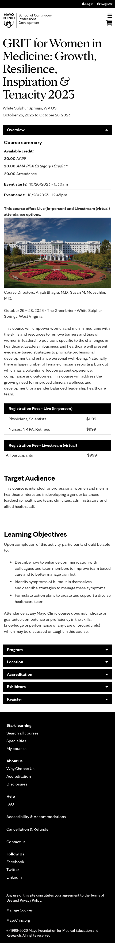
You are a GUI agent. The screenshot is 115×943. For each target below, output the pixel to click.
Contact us (15, 841)
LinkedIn (14, 877)
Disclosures (16, 784)
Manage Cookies (19, 910)
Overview (16, 129)
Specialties (16, 740)
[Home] (33, 20)
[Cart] (109, 25)
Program (15, 649)
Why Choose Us (20, 768)
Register (106, 4)
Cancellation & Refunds (27, 829)
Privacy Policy (30, 900)
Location (15, 661)
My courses (16, 748)
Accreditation (19, 674)
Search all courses (22, 733)
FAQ (10, 804)
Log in (89, 4)
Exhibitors (16, 686)
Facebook (15, 861)
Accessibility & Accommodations (36, 816)
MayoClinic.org (18, 920)
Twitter (12, 869)
